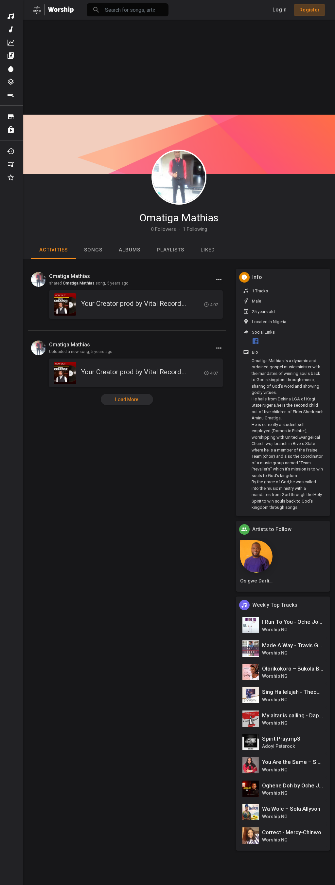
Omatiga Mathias (179, 218)
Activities (53, 250)
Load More (126, 399)
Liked (208, 250)
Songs (93, 250)
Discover (11, 16)
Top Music (11, 42)
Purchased (11, 129)
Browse (11, 116)
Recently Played (11, 151)
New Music (11, 29)
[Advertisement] (179, 65)
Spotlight (11, 68)
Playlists (11, 94)
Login (280, 10)
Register (309, 10)
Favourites (11, 177)
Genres (11, 81)
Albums (11, 55)
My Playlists (11, 164)
